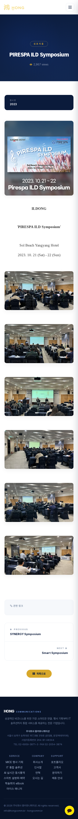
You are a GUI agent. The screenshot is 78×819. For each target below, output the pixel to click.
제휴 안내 (57, 778)
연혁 (37, 772)
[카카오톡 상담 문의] (69, 810)
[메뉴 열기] (70, 7)
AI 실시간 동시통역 (14, 772)
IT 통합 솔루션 (14, 767)
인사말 (38, 767)
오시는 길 (38, 778)
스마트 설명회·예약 (14, 778)
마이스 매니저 (14, 788)
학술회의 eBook (14, 783)
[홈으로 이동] (14, 7)
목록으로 (41, 673)
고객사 (57, 767)
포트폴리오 (57, 762)
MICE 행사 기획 (14, 762)
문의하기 (57, 772)
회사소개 (38, 762)
